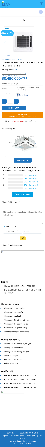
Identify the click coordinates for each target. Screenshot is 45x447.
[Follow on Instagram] (6, 298)
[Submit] (41, 12)
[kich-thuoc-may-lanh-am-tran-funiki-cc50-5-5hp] (22, 143)
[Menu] (21, 4)
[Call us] (15, 298)
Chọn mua (13, 108)
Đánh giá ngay (22, 194)
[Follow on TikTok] (9, 298)
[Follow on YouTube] (18, 298)
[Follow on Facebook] (3, 298)
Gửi (22, 238)
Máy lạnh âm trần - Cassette (13, 59)
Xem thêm (21, 160)
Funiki (15, 69)
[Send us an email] (12, 298)
